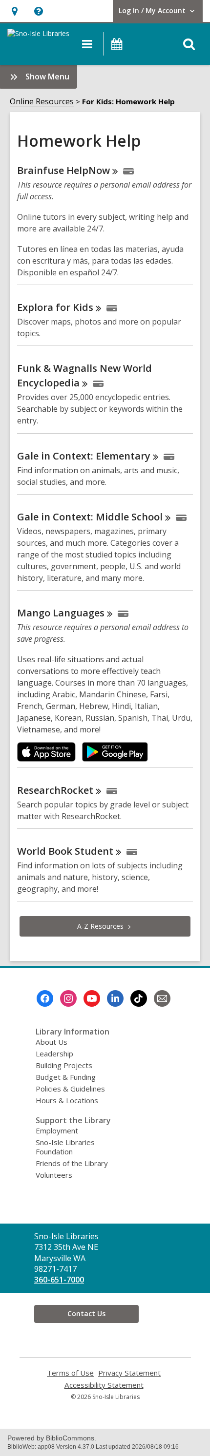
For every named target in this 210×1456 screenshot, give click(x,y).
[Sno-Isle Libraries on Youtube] (92, 998)
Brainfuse (63, 170)
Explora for (55, 307)
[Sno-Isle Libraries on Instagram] (68, 998)
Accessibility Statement (104, 1385)
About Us (51, 1042)
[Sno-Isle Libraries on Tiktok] (138, 998)
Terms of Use (70, 1373)
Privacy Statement (129, 1373)
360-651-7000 (59, 1279)
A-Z (100, 926)
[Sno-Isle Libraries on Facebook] (45, 998)
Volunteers (54, 1175)
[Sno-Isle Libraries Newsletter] (162, 998)
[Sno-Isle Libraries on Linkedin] (115, 998)
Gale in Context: (83, 455)
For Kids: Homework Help (128, 101)
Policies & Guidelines (70, 1088)
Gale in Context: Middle (90, 516)
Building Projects (64, 1065)
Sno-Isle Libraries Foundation (65, 1146)
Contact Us (86, 1313)
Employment (57, 1130)
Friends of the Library (72, 1163)
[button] (14, 11)
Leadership (54, 1053)
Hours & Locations (67, 1100)
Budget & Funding (66, 1077)
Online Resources (42, 101)
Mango (61, 612)
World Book (65, 851)
